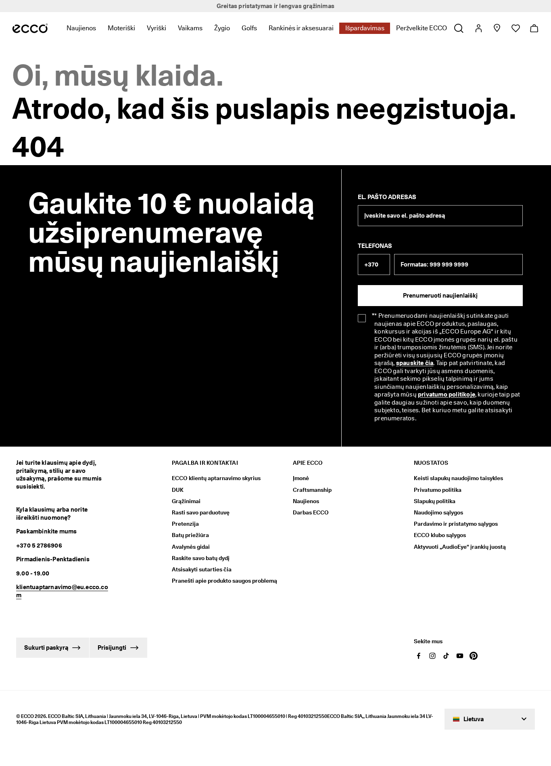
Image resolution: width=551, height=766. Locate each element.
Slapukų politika (434, 501)
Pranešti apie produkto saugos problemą (224, 580)
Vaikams (190, 28)
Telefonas (375, 246)
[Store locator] (497, 28)
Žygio (222, 28)
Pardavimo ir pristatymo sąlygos (456, 523)
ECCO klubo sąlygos (440, 535)
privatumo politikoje (446, 394)
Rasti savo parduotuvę (201, 512)
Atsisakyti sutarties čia (202, 569)
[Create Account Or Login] (478, 28)
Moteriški (121, 28)
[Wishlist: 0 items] (515, 28)
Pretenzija (185, 523)
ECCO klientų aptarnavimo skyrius (216, 478)
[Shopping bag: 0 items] (534, 28)
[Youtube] (460, 656)
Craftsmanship (312, 490)
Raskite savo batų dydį (201, 558)
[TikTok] (446, 656)
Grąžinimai (186, 501)
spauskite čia (415, 363)
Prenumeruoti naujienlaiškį (440, 295)
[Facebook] (419, 656)
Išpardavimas (364, 28)
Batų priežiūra (190, 535)
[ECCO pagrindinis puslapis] (30, 28)
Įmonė (301, 478)
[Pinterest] (473, 656)
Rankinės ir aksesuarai (301, 28)
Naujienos (81, 28)
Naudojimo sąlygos (438, 512)
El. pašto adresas (387, 197)
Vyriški (156, 28)
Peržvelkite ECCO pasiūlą (432, 28)
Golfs (249, 28)
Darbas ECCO (311, 512)
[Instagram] (432, 656)
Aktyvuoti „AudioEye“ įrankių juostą (460, 547)
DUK (178, 490)
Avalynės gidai (191, 547)
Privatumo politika (437, 490)
